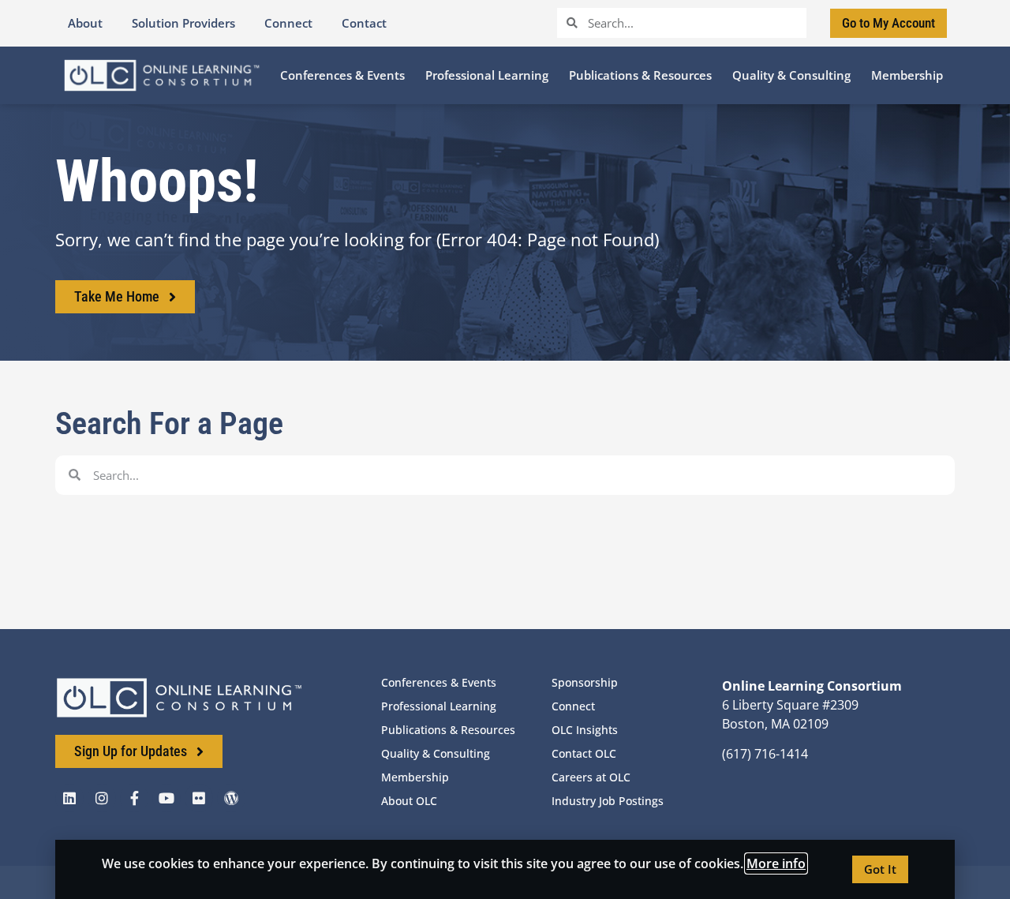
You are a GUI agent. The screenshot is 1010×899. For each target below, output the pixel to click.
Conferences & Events (438, 682)
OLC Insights (585, 729)
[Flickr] (199, 798)
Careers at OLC (591, 777)
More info (776, 863)
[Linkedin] (69, 798)
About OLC (409, 800)
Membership (415, 777)
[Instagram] (102, 798)
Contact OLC (584, 753)
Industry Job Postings (608, 800)
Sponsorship (585, 682)
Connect (573, 706)
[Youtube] (166, 798)
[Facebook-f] (134, 798)
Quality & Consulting (435, 753)
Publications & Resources (448, 729)
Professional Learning (438, 706)
